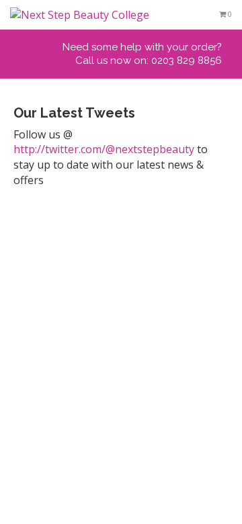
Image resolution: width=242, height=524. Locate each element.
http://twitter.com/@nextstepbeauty (103, 149)
